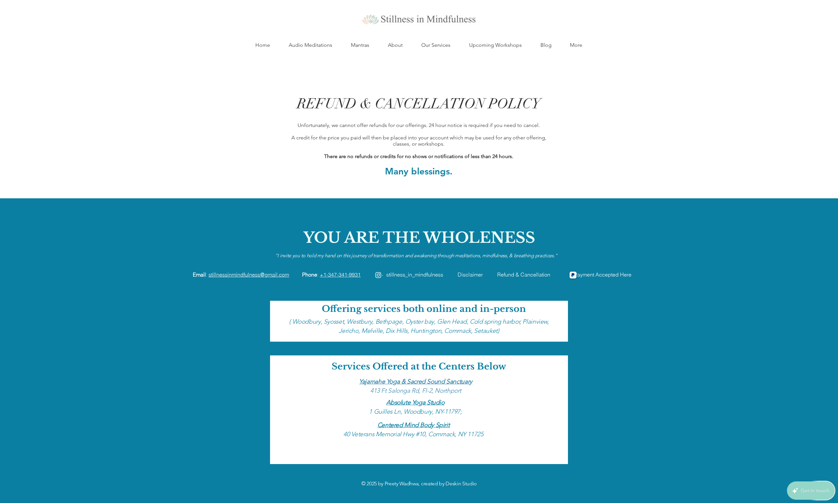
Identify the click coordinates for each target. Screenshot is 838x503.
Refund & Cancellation (535, 274)
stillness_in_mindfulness (414, 274)
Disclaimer (470, 274)
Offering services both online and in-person (424, 308)
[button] (395, 45)
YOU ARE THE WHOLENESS (419, 237)
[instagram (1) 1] (378, 275)
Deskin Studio (461, 483)
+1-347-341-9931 (340, 274)
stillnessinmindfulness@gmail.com (249, 274)
